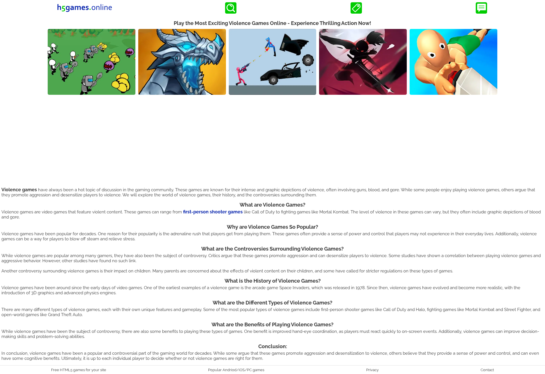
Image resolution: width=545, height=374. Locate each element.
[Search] (230, 8)
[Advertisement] (272, 137)
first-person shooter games (213, 212)
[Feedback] (481, 8)
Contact (487, 369)
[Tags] (356, 8)
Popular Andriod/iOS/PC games (236, 369)
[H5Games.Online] (84, 8)
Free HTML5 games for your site (78, 369)
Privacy (372, 369)
